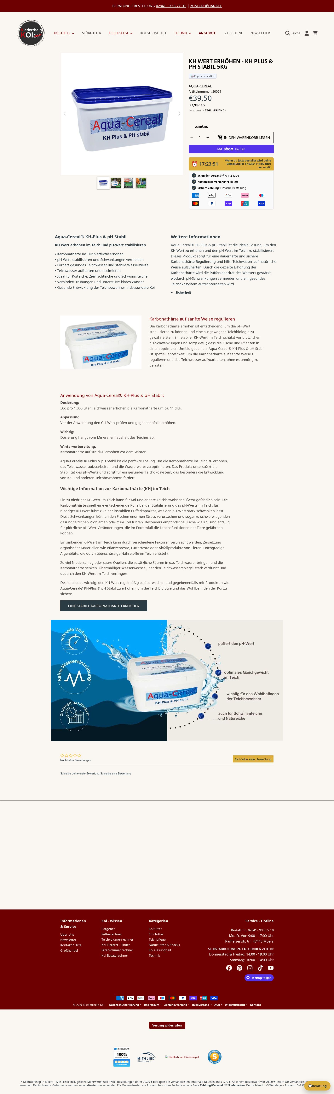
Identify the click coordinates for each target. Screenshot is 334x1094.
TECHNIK (181, 33)
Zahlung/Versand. (212, 1085)
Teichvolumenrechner (117, 939)
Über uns (67, 934)
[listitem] (122, 114)
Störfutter (156, 934)
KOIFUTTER (62, 33)
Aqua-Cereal (200, 86)
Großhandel (69, 950)
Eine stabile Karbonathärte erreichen (104, 605)
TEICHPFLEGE (119, 33)
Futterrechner (111, 934)
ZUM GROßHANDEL (206, 5)
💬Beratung (317, 1086)
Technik (154, 955)
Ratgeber (108, 929)
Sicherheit (183, 292)
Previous (65, 114)
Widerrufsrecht (235, 1005)
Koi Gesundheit (160, 950)
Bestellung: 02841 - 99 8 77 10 (252, 930)
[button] (293, 33)
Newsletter (68, 940)
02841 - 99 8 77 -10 (171, 5)
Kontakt (255, 1005)
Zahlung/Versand (175, 1005)
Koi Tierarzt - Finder (115, 945)
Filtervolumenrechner (117, 950)
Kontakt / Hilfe (70, 945)
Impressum (151, 1005)
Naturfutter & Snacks (164, 945)
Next (179, 114)
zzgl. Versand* (215, 110)
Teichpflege (157, 939)
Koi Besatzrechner (114, 955)
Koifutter (155, 929)
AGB (217, 1005)
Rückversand (200, 1005)
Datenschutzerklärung (124, 1005)
